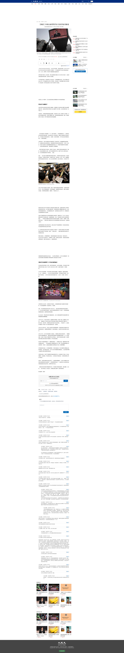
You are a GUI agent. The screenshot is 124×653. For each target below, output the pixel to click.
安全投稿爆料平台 (56, 396)
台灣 (52, 3)
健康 (58, 3)
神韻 (86, 3)
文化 (79, 3)
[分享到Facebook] (39, 59)
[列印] (49, 59)
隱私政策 (61, 385)
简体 (41, 1)
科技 (73, 3)
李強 (53, 389)
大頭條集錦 (45, 391)
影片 (62, 3)
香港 (55, 3)
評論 (49, 3)
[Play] (46, 63)
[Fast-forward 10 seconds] (49, 63)
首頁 (32, 3)
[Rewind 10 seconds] (43, 63)
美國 (42, 3)
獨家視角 (55, 391)
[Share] (37, 607)
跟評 (68, 416)
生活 (82, 3)
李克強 (49, 389)
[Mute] (52, 63)
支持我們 (80, 111)
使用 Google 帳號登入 (54, 383)
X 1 (40, 63)
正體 (39, 1)
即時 (35, 3)
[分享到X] (44, 59)
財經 (69, 3)
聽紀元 (66, 3)
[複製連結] (46, 59)
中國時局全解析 (50, 391)
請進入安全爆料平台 (80, 71)
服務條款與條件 (58, 385)
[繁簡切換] (53, 59)
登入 (91, 1)
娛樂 (76, 3)
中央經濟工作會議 (44, 389)
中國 (39, 3)
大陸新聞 (42, 21)
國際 (45, 3)
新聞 (39, 21)
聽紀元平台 (68, 65)
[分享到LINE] (42, 59)
